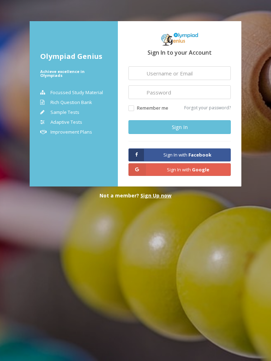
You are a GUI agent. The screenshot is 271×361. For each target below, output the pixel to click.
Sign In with (187, 155)
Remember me (152, 108)
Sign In (180, 126)
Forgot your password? (207, 108)
